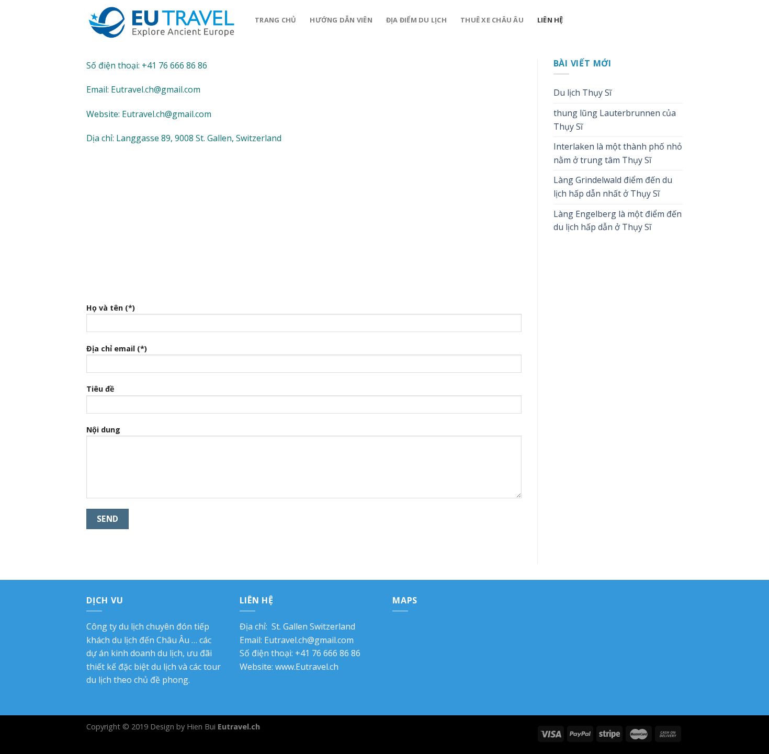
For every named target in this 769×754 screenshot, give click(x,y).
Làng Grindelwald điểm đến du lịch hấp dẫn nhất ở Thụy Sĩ (612, 186)
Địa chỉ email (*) (116, 348)
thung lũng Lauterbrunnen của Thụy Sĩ (614, 119)
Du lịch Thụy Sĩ (582, 92)
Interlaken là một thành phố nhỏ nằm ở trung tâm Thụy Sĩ (617, 153)
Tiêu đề (100, 389)
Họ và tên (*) (110, 308)
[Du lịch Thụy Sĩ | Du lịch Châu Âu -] (162, 21)
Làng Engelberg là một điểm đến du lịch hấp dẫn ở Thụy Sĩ (617, 220)
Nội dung (103, 430)
